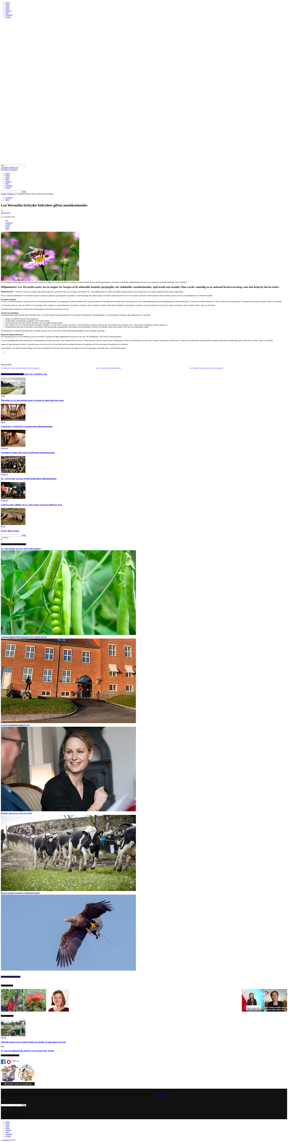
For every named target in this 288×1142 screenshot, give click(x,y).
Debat (7, 3)
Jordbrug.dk (7, 1140)
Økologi (8, 11)
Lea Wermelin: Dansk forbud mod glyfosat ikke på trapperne (20, 368)
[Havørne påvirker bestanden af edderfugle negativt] (68, 970)
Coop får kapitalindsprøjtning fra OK (15, 725)
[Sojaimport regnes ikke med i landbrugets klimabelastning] (13, 446)
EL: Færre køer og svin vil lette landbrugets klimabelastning (28, 478)
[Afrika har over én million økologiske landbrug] (12, 1000)
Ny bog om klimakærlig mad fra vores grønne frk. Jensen (27, 1051)
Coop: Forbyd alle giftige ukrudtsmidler (108, 368)
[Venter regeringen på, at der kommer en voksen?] (57, 1000)
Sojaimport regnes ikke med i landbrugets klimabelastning (28, 452)
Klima (7, 5)
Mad (7, 13)
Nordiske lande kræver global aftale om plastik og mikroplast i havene (33, 1042)
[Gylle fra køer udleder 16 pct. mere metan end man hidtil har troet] (13, 498)
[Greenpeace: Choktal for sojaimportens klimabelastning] (13, 420)
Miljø (7, 9)
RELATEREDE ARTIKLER (12, 374)
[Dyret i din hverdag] (13, 524)
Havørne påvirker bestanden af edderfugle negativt (20, 893)
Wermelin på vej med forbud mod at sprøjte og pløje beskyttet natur (32, 400)
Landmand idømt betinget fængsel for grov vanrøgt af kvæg (24, 637)
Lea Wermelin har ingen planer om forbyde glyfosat (206, 368)
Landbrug (8, 15)
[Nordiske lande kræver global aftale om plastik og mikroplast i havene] (13, 1036)
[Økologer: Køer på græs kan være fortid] (68, 890)
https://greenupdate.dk (163, 1094)
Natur (7, 7)
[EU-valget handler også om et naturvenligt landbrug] (68, 634)
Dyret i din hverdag (10, 531)
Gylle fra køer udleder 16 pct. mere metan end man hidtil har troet (31, 505)
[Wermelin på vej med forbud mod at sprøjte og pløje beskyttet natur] (13, 394)
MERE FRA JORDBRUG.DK (35, 374)
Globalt (8, 17)
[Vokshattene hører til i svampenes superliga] (35, 1000)
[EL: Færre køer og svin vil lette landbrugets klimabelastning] (13, 472)
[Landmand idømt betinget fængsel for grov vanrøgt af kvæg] (68, 722)
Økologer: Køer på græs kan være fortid (16, 813)
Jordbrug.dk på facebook (10, 977)
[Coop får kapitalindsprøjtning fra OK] (68, 811)
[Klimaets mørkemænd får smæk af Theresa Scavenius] (276, 1000)
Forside (3, 194)
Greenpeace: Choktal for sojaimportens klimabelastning (26, 426)
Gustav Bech (5, 213)
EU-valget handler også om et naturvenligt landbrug (21, 549)
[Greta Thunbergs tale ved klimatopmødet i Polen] (253, 1000)
